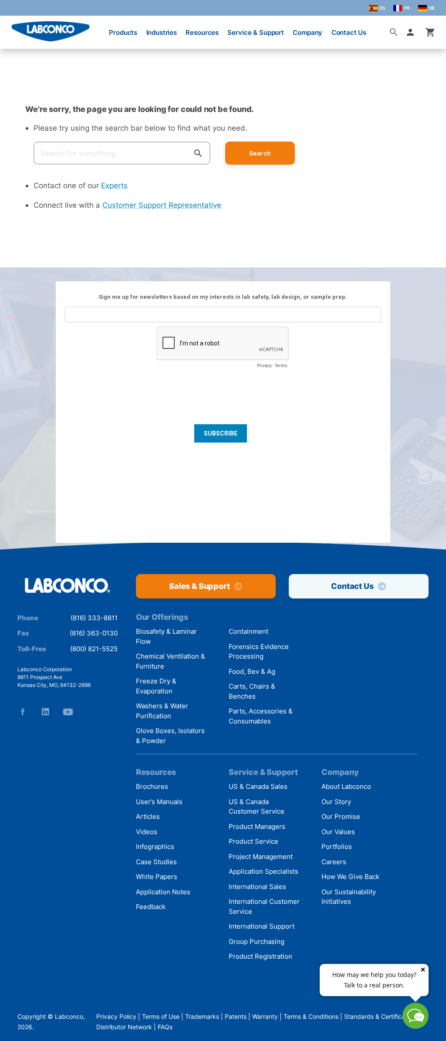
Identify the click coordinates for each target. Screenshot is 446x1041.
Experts (114, 185)
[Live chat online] (415, 1026)
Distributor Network (124, 1027)
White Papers (156, 876)
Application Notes (163, 892)
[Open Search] (394, 32)
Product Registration (260, 956)
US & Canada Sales (258, 786)
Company (307, 32)
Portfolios (336, 846)
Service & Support (255, 32)
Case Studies (156, 862)
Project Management (261, 856)
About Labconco (346, 786)
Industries (161, 32)
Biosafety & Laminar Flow (166, 636)
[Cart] (430, 32)
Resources (202, 32)
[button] (412, 32)
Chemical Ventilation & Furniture (170, 661)
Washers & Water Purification (162, 711)
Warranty (265, 1016)
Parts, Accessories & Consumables (261, 716)
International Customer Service (264, 906)
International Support (261, 926)
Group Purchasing (256, 941)
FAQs (165, 1027)
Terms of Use (160, 1016)
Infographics (155, 846)
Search (260, 153)
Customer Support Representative (161, 205)
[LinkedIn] (45, 711)
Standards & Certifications (381, 1016)
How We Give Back (350, 876)
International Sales (257, 886)
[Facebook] (22, 711)
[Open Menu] (14, 28)
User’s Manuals (159, 802)
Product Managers (257, 826)
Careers (333, 862)
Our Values (338, 832)
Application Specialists (263, 871)
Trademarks (202, 1016)
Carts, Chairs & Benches (252, 691)
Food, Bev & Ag (252, 671)
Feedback (151, 906)
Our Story (336, 802)
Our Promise (340, 816)
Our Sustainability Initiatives (348, 897)
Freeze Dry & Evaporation (156, 686)
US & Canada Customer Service (256, 807)
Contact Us (349, 32)
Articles (148, 816)
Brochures (152, 786)
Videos (146, 832)
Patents (236, 1016)
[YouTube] (68, 711)
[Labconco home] (67, 586)
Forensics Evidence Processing (259, 651)
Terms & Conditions (311, 1016)
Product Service (253, 841)
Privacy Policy (116, 1016)
